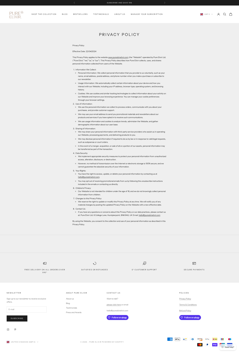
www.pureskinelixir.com (118, 57)
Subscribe (17, 318)
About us (70, 298)
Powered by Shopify (113, 342)
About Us (119, 14)
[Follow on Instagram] (8, 329)
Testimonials (101, 14)
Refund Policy (185, 310)
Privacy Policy (185, 298)
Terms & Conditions (188, 304)
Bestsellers (80, 14)
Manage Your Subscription (147, 14)
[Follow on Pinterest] (15, 329)
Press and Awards (73, 312)
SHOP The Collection (44, 14)
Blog (65, 14)
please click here (114, 304)
